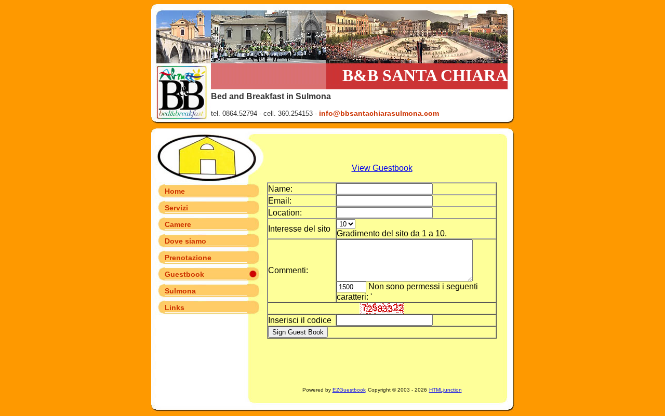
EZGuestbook (349, 390)
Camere (178, 224)
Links (174, 307)
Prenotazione (188, 257)
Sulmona (180, 291)
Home (175, 191)
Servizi (176, 208)
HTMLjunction (445, 390)
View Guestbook (382, 168)
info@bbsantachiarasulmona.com (379, 113)
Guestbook (184, 274)
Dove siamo (185, 241)
